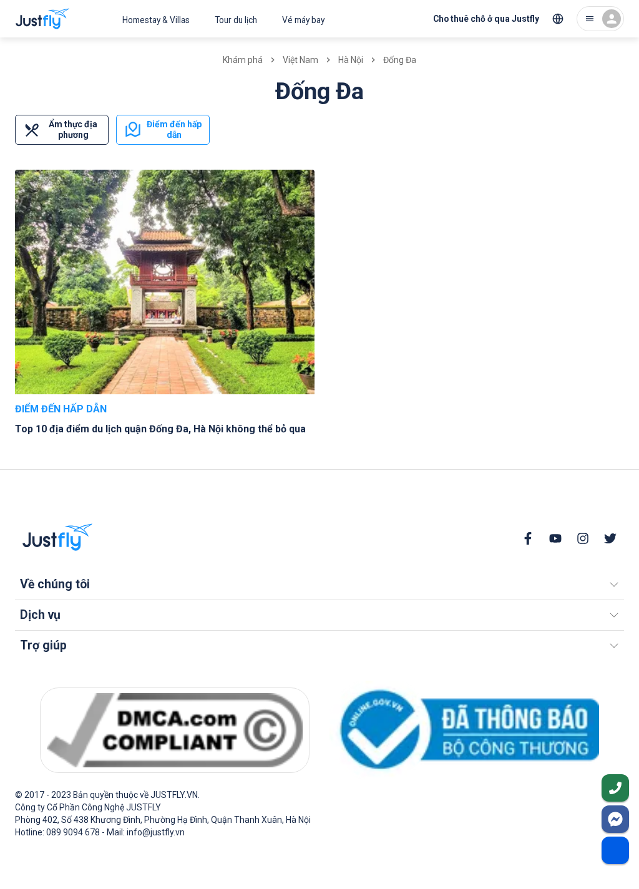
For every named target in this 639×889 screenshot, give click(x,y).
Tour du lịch (236, 20)
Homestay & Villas (156, 20)
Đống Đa (399, 60)
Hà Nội (350, 60)
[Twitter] (610, 538)
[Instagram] (583, 538)
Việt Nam (300, 60)
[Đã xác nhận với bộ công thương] (464, 730)
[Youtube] (555, 538)
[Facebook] (528, 538)
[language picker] (558, 18)
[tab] (62, 130)
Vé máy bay (303, 20)
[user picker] (600, 18)
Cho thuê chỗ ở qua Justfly (486, 19)
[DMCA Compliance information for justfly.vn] (175, 730)
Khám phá (243, 60)
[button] (319, 585)
